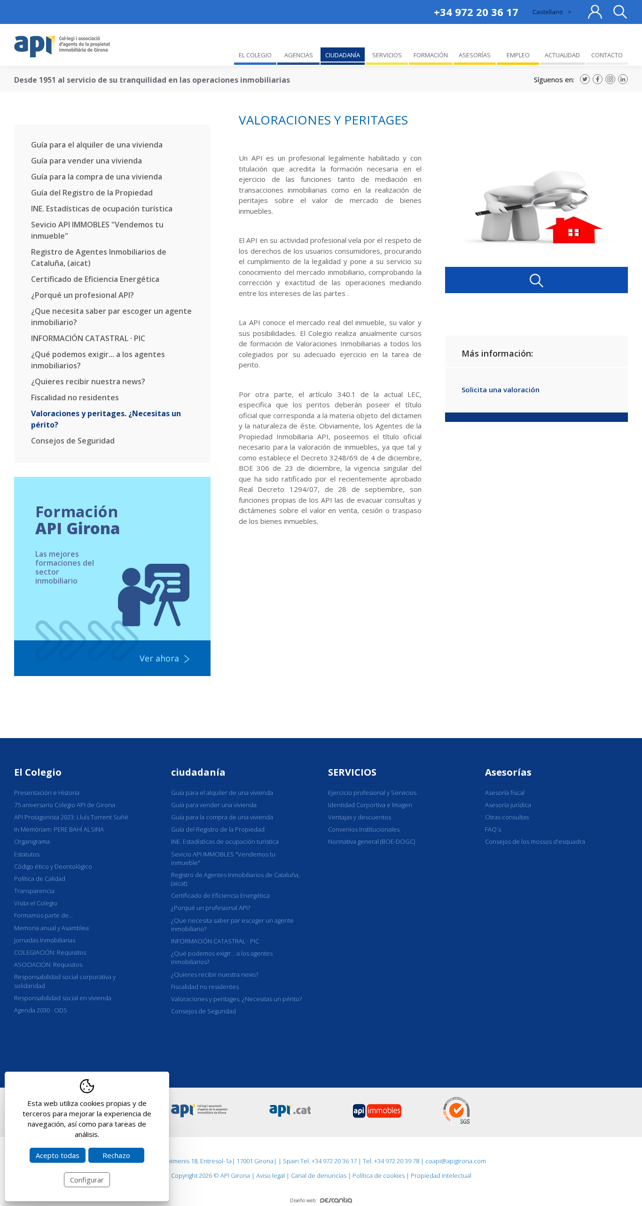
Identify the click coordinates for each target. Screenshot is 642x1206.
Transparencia (34, 891)
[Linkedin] (623, 79)
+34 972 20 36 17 (476, 12)
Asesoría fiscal (505, 792)
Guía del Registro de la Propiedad (92, 192)
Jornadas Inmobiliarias (44, 940)
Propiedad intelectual (441, 1175)
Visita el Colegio (35, 903)
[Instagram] (610, 79)
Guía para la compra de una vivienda (96, 176)
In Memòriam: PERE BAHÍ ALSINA (59, 829)
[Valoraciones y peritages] (536, 205)
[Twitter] (585, 79)
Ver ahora (159, 658)
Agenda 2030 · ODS (40, 1010)
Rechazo (116, 1155)
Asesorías (508, 772)
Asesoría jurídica (508, 805)
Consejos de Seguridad (73, 441)
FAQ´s (493, 829)
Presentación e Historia (46, 792)
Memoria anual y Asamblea (51, 928)
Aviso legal (270, 1175)
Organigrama (32, 841)
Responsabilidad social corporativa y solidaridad (65, 981)
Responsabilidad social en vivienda (62, 998)
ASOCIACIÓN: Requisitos (48, 964)
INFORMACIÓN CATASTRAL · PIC (88, 338)
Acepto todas (57, 1155)
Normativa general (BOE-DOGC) (371, 841)
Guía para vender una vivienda (86, 161)
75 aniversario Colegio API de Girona (64, 805)
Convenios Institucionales (363, 829)
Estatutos (26, 854)
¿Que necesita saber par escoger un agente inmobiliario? (111, 316)
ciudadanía (198, 772)
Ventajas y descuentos (359, 817)
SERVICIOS (352, 772)
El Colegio (38, 772)
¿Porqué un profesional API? (82, 295)
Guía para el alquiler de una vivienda (97, 145)
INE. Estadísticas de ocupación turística (101, 208)
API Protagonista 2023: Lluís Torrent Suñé (71, 817)
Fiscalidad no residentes (75, 397)
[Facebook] (598, 79)
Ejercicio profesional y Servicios (372, 792)
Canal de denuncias (318, 1175)
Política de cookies (378, 1175)
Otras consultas (507, 817)
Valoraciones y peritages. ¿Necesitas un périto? (106, 419)
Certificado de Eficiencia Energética (95, 279)
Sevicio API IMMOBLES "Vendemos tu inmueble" (97, 230)
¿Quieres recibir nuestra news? (88, 381)
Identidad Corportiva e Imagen (370, 805)
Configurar (87, 1179)
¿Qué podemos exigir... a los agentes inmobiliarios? (98, 360)
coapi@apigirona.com (455, 1161)
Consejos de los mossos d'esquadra (535, 841)
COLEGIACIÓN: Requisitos (50, 952)
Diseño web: (303, 1200)
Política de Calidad (39, 878)
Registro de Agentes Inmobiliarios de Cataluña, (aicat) (98, 257)
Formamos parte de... (43, 915)
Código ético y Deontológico (53, 866)
